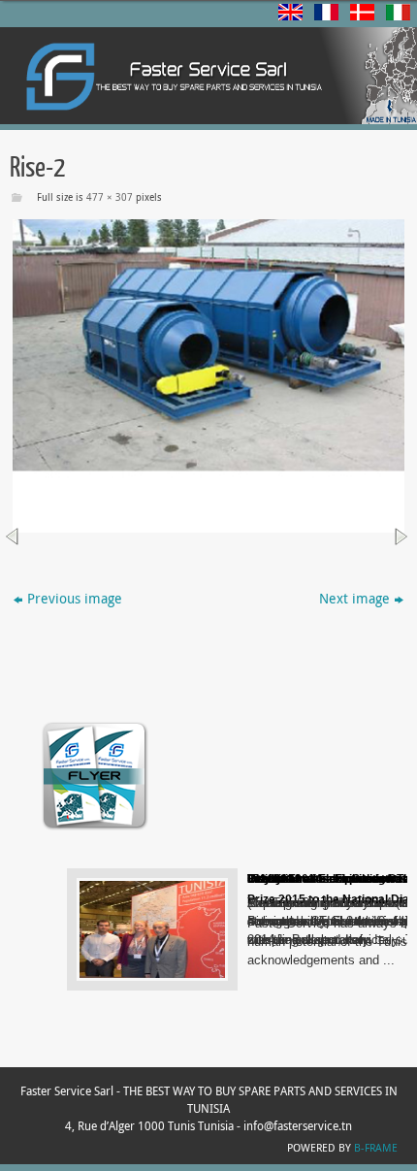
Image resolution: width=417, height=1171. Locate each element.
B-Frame (376, 1147)
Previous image (74, 598)
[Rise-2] (208, 376)
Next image (354, 598)
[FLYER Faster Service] (95, 828)
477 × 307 (109, 197)
